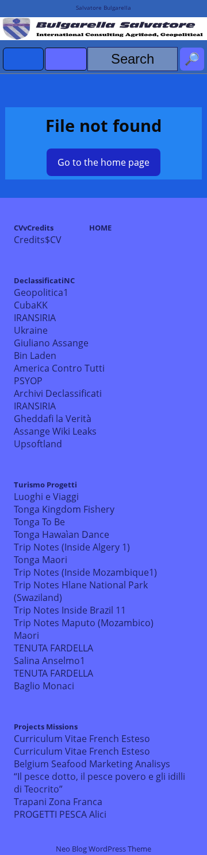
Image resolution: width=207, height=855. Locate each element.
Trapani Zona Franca (58, 801)
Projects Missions (46, 726)
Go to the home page (103, 162)
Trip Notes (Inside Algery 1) (72, 547)
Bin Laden (35, 355)
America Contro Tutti (59, 368)
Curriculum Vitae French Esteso (82, 738)
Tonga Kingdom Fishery (64, 509)
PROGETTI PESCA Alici (60, 814)
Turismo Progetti (45, 484)
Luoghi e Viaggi (46, 496)
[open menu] (66, 59)
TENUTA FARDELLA (53, 648)
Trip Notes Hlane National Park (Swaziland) (81, 591)
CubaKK (31, 305)
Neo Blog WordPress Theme (103, 849)
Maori (26, 635)
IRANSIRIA (35, 317)
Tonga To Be (39, 522)
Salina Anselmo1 (49, 660)
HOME (100, 227)
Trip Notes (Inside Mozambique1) (85, 572)
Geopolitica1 (41, 292)
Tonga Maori (40, 559)
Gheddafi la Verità (52, 418)
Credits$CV (38, 239)
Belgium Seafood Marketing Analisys (92, 764)
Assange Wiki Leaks (55, 431)
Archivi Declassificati (58, 393)
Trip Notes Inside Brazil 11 (70, 610)
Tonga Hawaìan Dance (61, 534)
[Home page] (23, 59)
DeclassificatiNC (44, 280)
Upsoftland (38, 444)
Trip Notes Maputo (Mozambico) (84, 622)
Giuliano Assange (51, 343)
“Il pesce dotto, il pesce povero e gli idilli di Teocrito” (99, 782)
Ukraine (31, 330)
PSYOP (28, 380)
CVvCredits (33, 227)
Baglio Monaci (44, 686)
